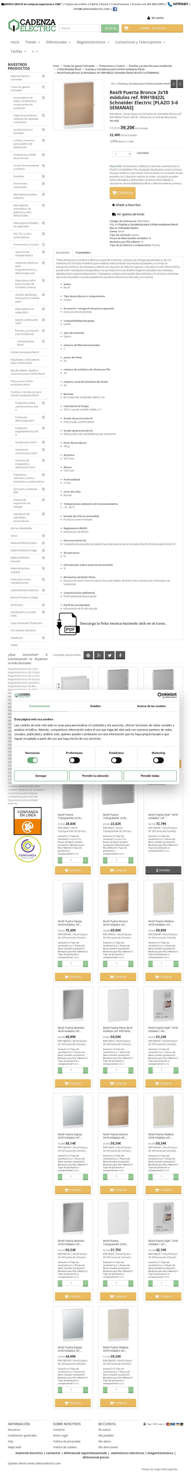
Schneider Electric (128, 228)
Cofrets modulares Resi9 (25, 352)
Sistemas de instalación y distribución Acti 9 (25, 464)
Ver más (114, 120)
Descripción (62, 252)
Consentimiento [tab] (39, 706)
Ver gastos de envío (130, 214)
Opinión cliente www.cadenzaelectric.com (34, 1463)
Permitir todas (150, 775)
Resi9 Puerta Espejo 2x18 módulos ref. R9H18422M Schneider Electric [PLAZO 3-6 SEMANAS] (71, 1349)
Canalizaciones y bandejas (23, 131)
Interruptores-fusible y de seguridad (26, 224)
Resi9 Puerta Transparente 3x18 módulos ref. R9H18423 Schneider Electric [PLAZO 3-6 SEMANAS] (117, 1242)
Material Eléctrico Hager (24, 550)
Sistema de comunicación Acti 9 (26, 451)
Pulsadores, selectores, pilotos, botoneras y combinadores (28, 478)
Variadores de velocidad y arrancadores (21, 517)
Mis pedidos (106, 1435)
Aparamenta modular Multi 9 (24, 253)
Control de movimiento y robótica (26, 167)
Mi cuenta (158, 18)
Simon (14, 535)
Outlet (14, 645)
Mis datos (104, 1441)
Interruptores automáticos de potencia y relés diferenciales (22, 210)
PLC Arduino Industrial (23, 630)
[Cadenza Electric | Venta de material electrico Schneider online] (32, 25)
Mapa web (14, 1447)
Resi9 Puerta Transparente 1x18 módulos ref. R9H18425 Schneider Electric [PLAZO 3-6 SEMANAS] (117, 816)
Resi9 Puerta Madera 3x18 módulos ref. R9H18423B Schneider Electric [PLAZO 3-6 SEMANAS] (161, 1136)
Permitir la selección (95, 775)
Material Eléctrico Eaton (24, 543)
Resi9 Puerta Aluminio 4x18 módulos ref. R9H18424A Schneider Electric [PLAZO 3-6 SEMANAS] (71, 1029)
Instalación (17, 637)
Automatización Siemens (25, 590)
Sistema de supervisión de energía (21, 503)
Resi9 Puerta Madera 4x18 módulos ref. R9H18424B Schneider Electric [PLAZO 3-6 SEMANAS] (161, 923)
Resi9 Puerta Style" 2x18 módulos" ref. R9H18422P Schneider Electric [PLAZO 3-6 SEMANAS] (163, 1242)
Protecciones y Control (26, 244)
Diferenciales (57, 42)
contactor (53, 1453)
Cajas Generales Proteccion (26, 623)
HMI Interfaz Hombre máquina (25, 196)
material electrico (29, 1453)
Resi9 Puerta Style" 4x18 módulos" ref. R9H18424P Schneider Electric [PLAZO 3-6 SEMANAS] (163, 816)
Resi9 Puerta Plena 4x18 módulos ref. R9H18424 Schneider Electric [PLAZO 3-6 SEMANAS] (117, 1029)
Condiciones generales (22, 1435)
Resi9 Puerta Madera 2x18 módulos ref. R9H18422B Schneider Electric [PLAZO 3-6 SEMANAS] (116, 1349)
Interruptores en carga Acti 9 (24, 310)
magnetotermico (160, 1453)
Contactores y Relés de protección (24, 156)
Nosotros (14, 1429)
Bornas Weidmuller (21, 528)
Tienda (31, 42)
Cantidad (142, 153)
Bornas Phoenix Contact (24, 597)
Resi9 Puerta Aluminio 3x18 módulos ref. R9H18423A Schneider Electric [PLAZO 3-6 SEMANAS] (71, 1242)
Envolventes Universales (20, 185)
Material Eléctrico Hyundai (20, 559)
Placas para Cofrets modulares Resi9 (22, 382)
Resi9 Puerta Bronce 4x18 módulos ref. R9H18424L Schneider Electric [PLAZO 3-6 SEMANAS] (116, 923)
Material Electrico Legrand (20, 570)
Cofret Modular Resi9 (25, 343)
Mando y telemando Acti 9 (26, 321)
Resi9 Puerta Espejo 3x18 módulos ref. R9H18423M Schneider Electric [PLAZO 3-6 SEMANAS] (71, 1136)
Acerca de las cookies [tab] (151, 706)
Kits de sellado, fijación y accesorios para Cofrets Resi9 (28, 372)
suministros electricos (127, 1453)
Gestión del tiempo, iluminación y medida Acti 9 (27, 298)
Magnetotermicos (92, 42)
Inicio (15, 42)
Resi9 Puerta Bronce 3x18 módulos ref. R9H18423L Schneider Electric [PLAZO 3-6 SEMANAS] (116, 1136)
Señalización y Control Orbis (23, 613)
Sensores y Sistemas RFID (25, 490)
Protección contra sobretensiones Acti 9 (26, 406)
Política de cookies (65, 1447)
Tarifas (17, 51)
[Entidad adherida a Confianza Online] (28, 835)
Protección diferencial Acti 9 (24, 419)
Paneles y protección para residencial (27, 332)
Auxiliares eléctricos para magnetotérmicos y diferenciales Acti (26, 268)
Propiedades (83, 252)
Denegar (40, 775)
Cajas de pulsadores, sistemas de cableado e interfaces (25, 119)
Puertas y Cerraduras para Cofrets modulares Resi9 (144, 83)
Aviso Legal (60, 1435)
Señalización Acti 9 (25, 442)
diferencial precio (96, 1457)
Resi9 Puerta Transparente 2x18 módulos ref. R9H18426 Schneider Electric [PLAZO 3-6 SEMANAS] (72, 816)
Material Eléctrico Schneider (20, 77)
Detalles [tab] (95, 706)
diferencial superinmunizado (85, 1453)
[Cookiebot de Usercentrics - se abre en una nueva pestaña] (160, 695)
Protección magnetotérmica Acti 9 (26, 431)
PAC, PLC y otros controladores (22, 235)
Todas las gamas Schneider (20, 88)
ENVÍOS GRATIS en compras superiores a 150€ (32, 4)
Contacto (59, 1429)
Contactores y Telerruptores (139, 42)
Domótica (18, 176)
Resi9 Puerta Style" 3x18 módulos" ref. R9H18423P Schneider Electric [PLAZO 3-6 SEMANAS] (163, 1029)
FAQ (10, 1441)
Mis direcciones (108, 1447)
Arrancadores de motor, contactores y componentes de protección (25, 103)
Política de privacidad (66, 1441)
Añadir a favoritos (128, 205)
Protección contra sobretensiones (20, 581)
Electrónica (17, 604)
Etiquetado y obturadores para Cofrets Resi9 (25, 361)
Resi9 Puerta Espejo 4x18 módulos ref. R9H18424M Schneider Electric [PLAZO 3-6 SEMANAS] (71, 923)
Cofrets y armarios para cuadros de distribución (24, 144)
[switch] (74, 760)
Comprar (125, 192)
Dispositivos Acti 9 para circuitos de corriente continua (25, 284)
